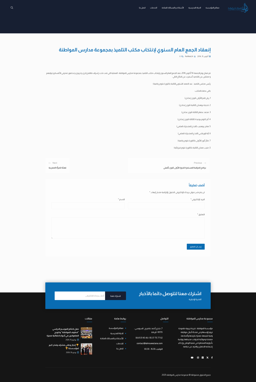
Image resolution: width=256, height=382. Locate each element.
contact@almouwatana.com (150, 343)
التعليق (201, 214)
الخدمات (153, 8)
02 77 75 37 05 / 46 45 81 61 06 (149, 338)
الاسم (121, 199)
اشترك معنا (115, 296)
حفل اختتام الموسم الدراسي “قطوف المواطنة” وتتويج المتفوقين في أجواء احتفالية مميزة (63, 332)
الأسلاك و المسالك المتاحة (173, 8)
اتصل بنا (142, 8)
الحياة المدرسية (194, 8)
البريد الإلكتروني (198, 199)
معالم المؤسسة (212, 8)
